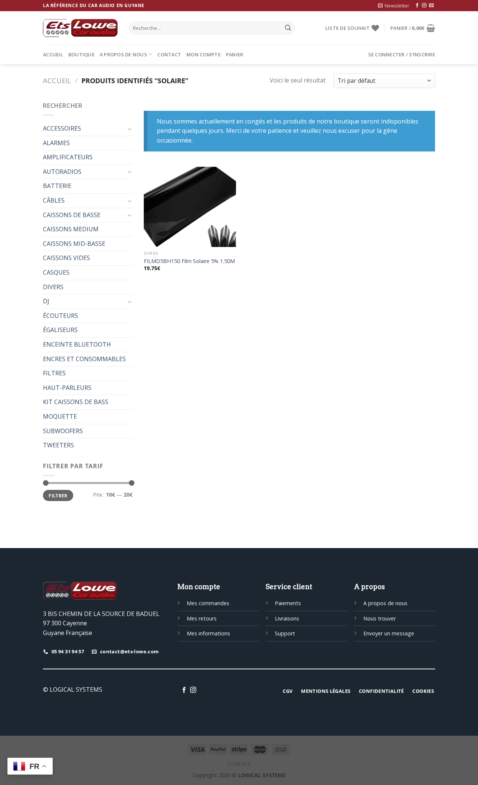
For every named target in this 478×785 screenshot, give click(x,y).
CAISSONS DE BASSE (71, 215)
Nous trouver (379, 618)
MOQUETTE (60, 416)
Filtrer (58, 495)
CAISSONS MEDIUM (71, 229)
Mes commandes (208, 603)
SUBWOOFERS (63, 431)
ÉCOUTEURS (60, 316)
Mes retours (202, 618)
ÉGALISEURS (60, 330)
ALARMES (56, 143)
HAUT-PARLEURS (67, 388)
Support (285, 633)
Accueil (53, 54)
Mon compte (203, 54)
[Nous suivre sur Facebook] (417, 5)
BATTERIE (57, 186)
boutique (81, 54)
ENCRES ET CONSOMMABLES (84, 359)
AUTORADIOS (62, 172)
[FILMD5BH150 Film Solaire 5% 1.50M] (190, 207)
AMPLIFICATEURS (68, 157)
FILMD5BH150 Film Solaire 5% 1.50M (189, 261)
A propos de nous (123, 54)
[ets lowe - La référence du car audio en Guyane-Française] (80, 28)
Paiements (288, 603)
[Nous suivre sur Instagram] (424, 5)
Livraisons (287, 618)
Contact (169, 54)
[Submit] (288, 28)
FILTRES (54, 373)
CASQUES (56, 272)
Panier (234, 54)
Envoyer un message (388, 633)
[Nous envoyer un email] (431, 5)
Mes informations (208, 633)
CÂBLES (54, 200)
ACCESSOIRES (62, 128)
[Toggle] (130, 128)
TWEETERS (58, 445)
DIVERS (53, 287)
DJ (46, 301)
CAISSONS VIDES (66, 258)
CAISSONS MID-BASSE (74, 244)
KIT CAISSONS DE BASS (75, 402)
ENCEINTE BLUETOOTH (77, 344)
